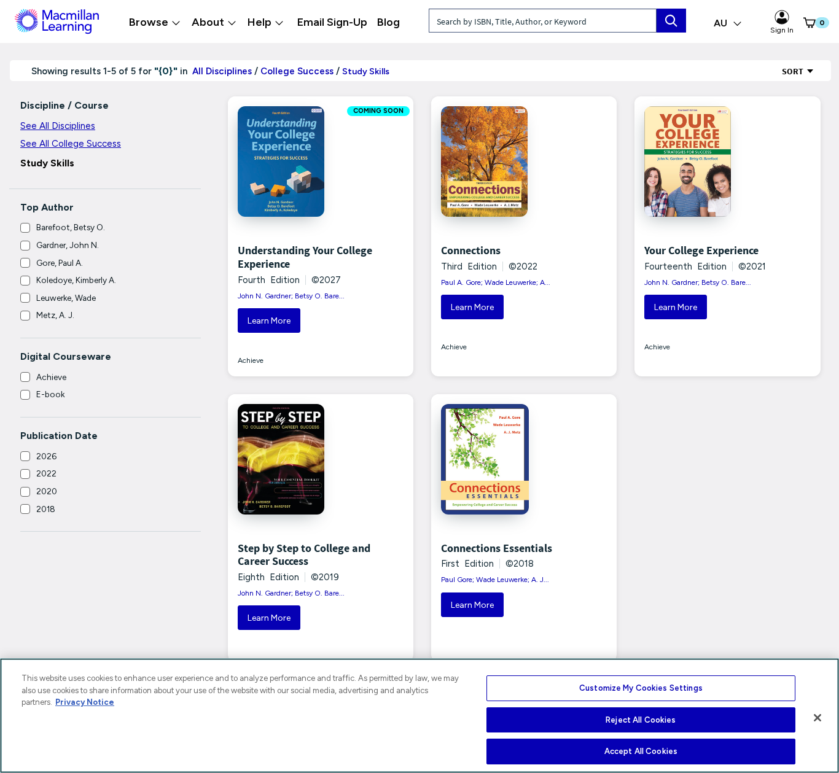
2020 (46, 491)
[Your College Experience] (696, 161)
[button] (805, 22)
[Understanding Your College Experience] (290, 161)
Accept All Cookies (640, 751)
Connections (471, 250)
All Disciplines (221, 71)
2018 (45, 509)
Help (259, 22)
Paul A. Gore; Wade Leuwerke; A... (495, 282)
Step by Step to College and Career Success (304, 555)
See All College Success (70, 143)
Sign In (782, 30)
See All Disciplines (57, 125)
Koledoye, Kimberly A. (76, 280)
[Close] (817, 717)
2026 (46, 456)
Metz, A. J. (55, 315)
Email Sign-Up (332, 22)
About (208, 22)
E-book (50, 394)
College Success (297, 71)
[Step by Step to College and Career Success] (290, 459)
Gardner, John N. (67, 245)
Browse (148, 22)
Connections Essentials (496, 548)
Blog (388, 22)
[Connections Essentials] (493, 459)
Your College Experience (701, 250)
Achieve (51, 377)
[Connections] (493, 161)
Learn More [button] (269, 321)
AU (722, 23)
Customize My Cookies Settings (641, 688)
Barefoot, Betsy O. (70, 227)
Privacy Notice (84, 702)
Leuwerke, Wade (66, 298)
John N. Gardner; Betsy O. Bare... (291, 296)
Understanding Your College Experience (305, 257)
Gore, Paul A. (59, 263)
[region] (419, 715)
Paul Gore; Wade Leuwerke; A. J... (495, 579)
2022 (46, 473)
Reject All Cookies (641, 719)
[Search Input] (671, 21)
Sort (793, 71)
